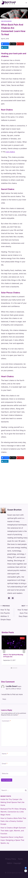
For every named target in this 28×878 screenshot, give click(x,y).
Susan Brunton (14, 509)
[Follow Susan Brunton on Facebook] (9, 598)
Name (5, 754)
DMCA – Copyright (14, 863)
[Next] (24, 651)
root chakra (10, 152)
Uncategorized (6, 21)
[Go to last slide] (4, 651)
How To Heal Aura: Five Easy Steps (22, 611)
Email (4, 764)
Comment (6, 721)
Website (5, 774)
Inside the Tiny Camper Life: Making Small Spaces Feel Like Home (12, 802)
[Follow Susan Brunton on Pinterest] (12, 598)
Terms (20, 859)
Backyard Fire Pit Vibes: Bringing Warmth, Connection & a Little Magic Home (13, 812)
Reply (4, 699)
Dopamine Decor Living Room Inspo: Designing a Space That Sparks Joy (12, 840)
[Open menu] (26, 3)
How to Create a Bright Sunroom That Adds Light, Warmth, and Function (13, 831)
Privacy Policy (10, 859)
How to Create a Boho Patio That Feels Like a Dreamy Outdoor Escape (13, 821)
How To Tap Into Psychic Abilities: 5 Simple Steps (6, 613)
